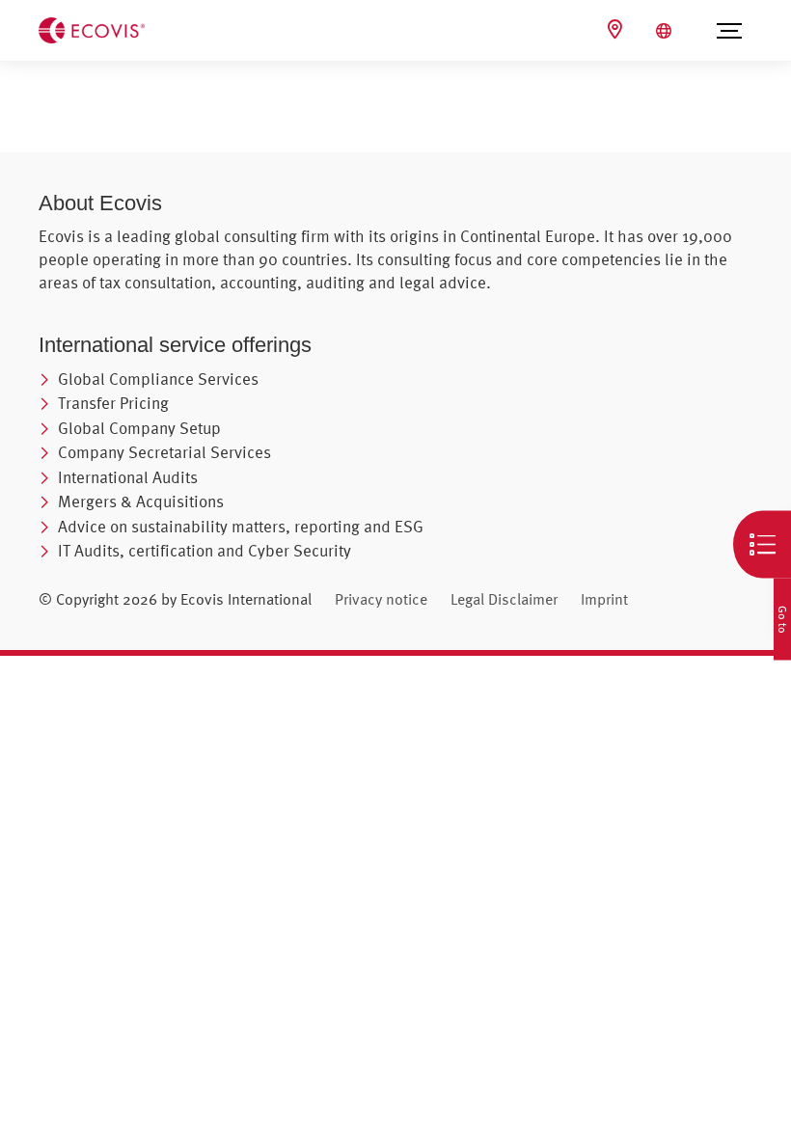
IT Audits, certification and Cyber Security (204, 550)
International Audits (128, 477)
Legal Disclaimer (504, 599)
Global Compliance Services (158, 378)
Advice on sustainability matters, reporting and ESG (240, 526)
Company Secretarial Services (164, 452)
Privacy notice (381, 599)
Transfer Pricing (113, 402)
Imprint (604, 599)
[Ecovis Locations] (617, 29)
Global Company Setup (139, 428)
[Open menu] (728, 31)
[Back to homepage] (92, 29)
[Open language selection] (666, 31)
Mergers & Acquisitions (141, 501)
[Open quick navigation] (762, 545)
